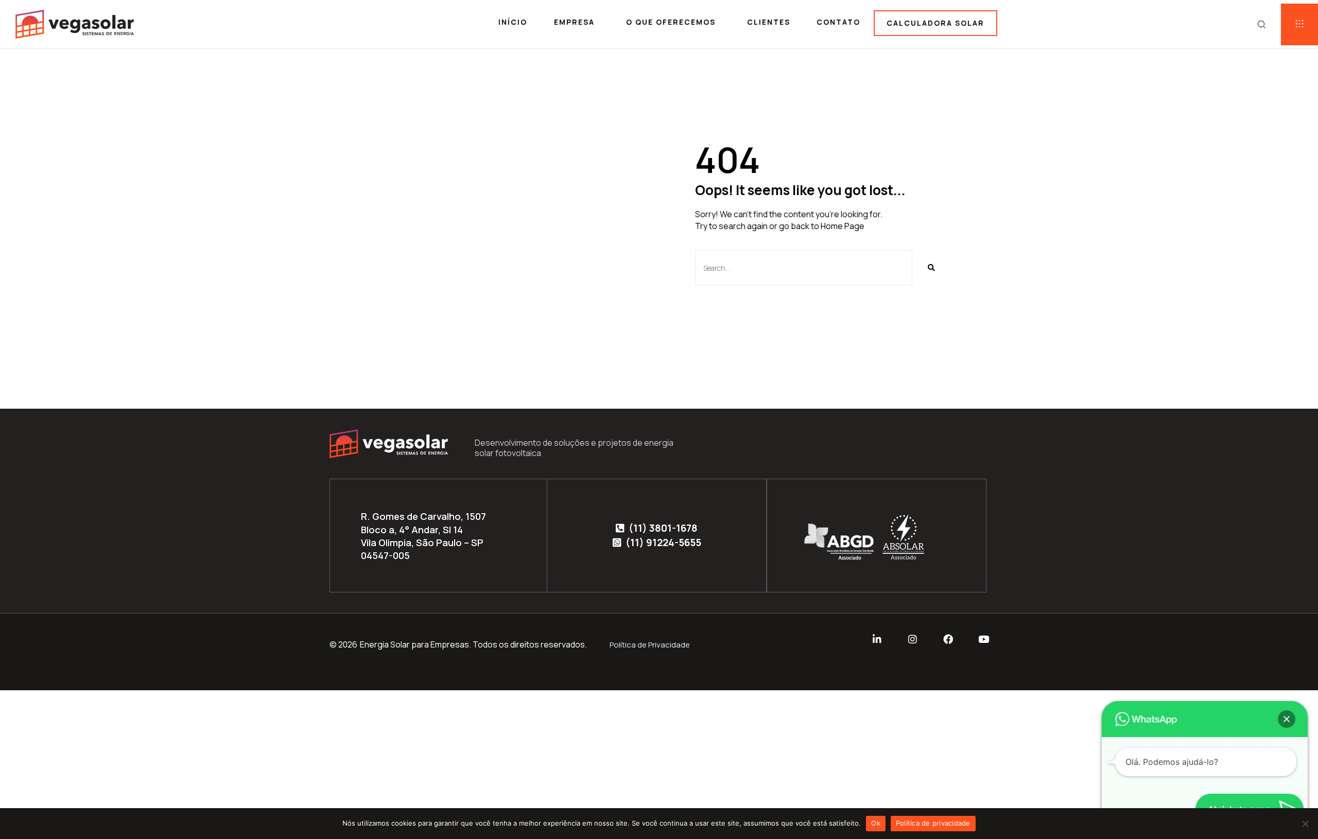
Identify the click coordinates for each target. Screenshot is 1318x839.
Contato (838, 22)
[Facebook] (948, 639)
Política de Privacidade (650, 644)
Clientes (768, 22)
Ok (875, 823)
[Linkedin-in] (877, 639)
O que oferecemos (671, 22)
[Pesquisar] (931, 267)
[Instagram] (912, 639)
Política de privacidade (933, 823)
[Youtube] (984, 639)
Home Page (842, 226)
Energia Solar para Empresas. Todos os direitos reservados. (473, 644)
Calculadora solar (935, 23)
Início (512, 22)
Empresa (574, 22)
